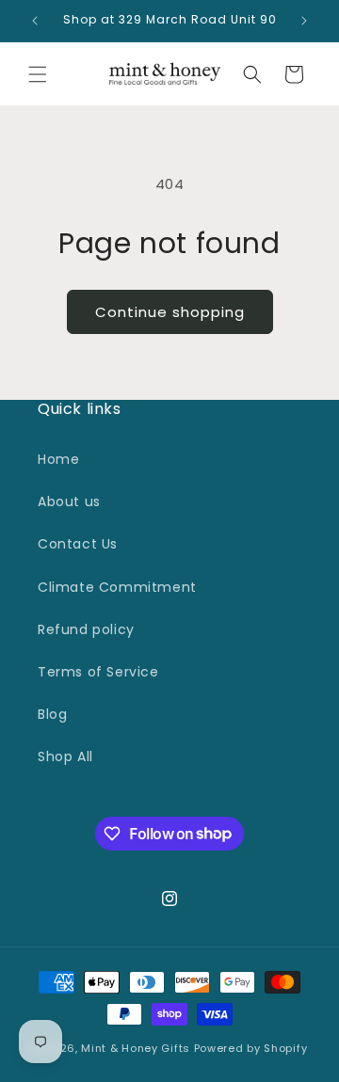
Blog (52, 714)
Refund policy (86, 629)
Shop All (65, 756)
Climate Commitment (117, 587)
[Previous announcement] (35, 20)
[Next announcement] (304, 20)
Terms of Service (98, 671)
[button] (37, 74)
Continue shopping (170, 312)
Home (58, 459)
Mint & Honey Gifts (135, 1048)
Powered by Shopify (251, 1048)
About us (69, 501)
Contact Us (78, 543)
